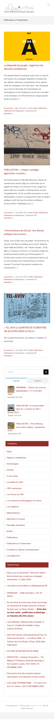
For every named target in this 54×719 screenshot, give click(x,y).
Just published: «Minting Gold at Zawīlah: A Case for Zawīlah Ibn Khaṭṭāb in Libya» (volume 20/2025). (25, 625)
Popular (16, 381)
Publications (42, 108)
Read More (8, 114)
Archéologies (12, 464)
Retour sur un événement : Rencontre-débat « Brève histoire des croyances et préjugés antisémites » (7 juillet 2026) (26, 576)
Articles (10, 470)
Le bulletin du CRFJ (15, 482)
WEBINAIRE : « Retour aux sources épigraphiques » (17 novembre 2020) (27, 390)
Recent (38, 381)
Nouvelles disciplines (16, 525)
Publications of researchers (14, 111)
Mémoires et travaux (16, 519)
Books (35, 213)
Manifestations (13, 513)
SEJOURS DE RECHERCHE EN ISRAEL (23, 651)
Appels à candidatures (16, 457)
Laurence (9, 108)
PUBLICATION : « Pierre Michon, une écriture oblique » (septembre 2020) (26, 427)
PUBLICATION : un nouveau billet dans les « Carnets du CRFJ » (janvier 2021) (26, 409)
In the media (32, 108)
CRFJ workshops (14, 488)
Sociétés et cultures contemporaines (23, 550)
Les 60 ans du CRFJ (15, 494)
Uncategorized (13, 556)
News (31, 213)
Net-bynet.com (36, 706)
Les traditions (13, 507)
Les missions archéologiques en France (24, 500)
